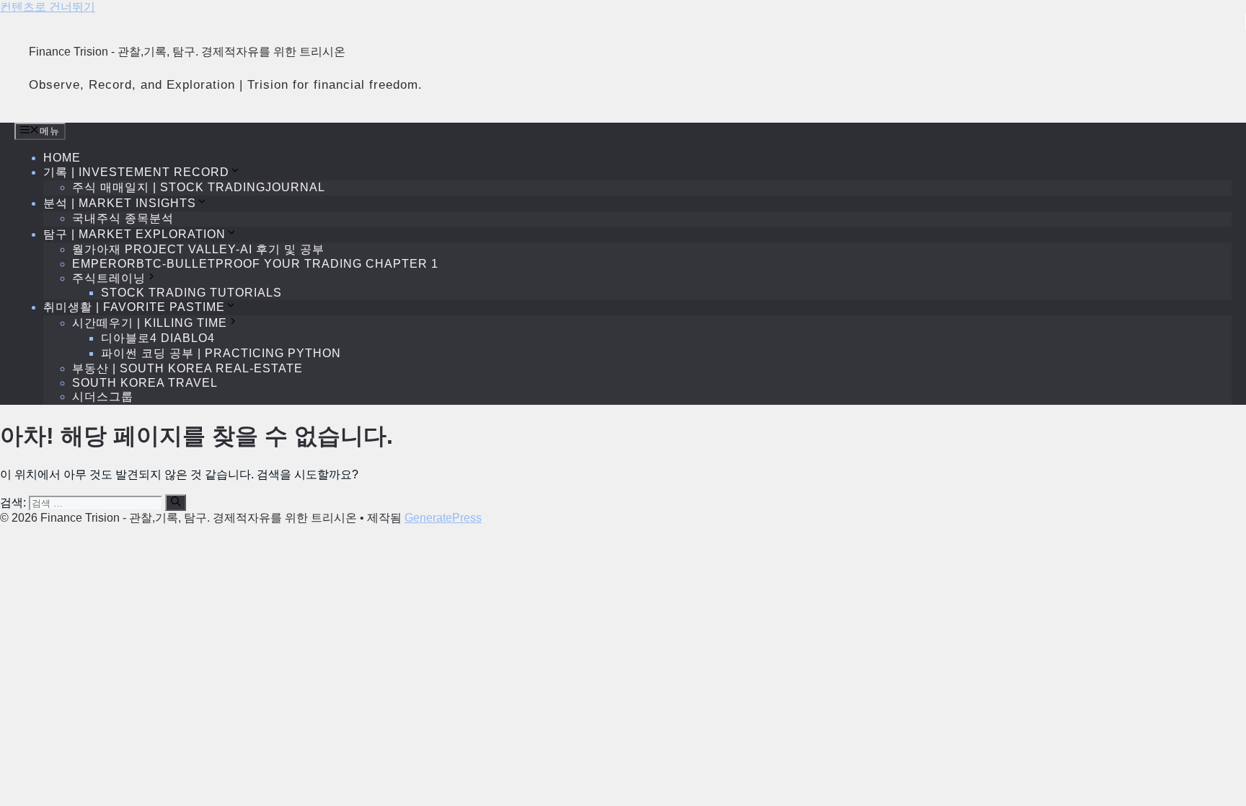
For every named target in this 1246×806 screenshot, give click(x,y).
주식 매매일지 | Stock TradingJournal (198, 187)
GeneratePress (443, 518)
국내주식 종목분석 (123, 218)
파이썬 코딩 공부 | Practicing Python (221, 353)
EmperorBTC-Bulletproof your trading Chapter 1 (255, 264)
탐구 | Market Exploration (134, 234)
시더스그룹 (102, 396)
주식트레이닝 (109, 278)
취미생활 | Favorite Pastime (134, 307)
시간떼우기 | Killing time (149, 323)
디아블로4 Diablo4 (158, 338)
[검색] (175, 502)
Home (62, 158)
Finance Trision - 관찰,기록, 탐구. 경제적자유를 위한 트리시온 (187, 51)
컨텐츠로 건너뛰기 (47, 7)
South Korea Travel (145, 383)
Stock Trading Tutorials (191, 292)
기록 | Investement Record (136, 172)
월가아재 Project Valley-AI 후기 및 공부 (198, 249)
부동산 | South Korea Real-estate (187, 368)
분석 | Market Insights (119, 203)
